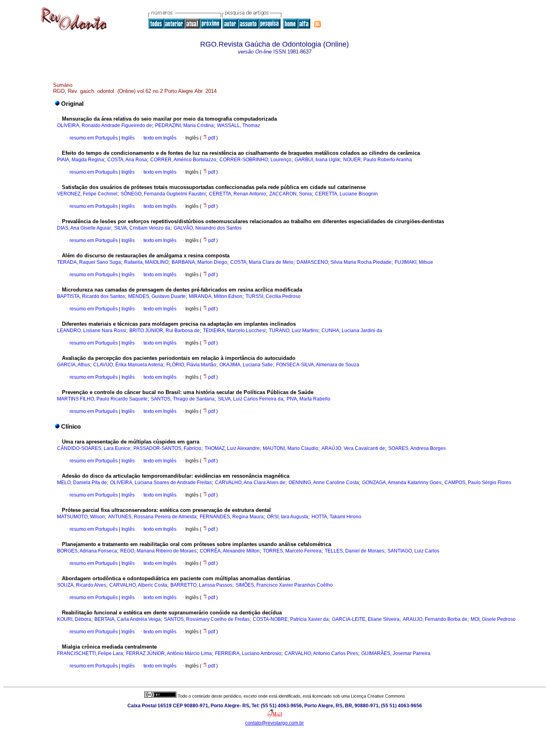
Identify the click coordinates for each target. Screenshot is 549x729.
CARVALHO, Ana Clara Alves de (250, 482)
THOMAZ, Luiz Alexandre (232, 448)
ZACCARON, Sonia (290, 194)
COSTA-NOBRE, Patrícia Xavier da (291, 619)
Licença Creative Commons (378, 696)
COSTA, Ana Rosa (127, 159)
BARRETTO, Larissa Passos (201, 585)
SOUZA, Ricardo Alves (81, 585)
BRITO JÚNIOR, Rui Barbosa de (164, 330)
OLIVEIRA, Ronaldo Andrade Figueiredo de (104, 125)
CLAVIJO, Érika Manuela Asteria (128, 365)
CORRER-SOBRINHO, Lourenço (255, 159)
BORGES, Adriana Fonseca (87, 551)
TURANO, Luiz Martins (293, 330)
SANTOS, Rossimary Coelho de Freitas (207, 619)
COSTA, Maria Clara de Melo (261, 262)
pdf (212, 138)
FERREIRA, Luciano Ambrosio (248, 653)
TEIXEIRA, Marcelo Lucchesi (234, 330)
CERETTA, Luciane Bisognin (346, 194)
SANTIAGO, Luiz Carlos (413, 551)
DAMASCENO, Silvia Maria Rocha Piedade (344, 262)
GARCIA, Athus (73, 365)
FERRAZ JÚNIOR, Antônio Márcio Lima (169, 653)
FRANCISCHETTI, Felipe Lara (90, 653)
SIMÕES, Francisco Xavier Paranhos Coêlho (284, 585)
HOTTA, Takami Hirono (336, 517)
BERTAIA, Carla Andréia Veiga (127, 619)
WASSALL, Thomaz (238, 125)
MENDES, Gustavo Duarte (157, 296)
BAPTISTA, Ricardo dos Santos (91, 296)
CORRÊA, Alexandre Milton (230, 551)
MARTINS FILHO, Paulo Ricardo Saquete (102, 399)
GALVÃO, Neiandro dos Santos (208, 228)
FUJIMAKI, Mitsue (414, 262)
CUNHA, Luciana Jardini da (352, 330)
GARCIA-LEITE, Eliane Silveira (365, 619)
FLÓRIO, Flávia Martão (191, 365)
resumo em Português (94, 138)
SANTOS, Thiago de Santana (183, 399)
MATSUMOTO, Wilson (81, 517)
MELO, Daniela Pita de (82, 482)
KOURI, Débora (74, 619)
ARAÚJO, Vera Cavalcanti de (353, 448)
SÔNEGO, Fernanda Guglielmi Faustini (163, 194)
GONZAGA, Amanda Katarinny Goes (401, 482)
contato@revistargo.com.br (274, 723)
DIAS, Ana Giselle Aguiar (84, 228)
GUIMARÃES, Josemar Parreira (395, 653)
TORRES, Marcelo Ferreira (292, 551)
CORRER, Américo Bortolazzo (183, 159)
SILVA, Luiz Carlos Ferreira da (250, 399)
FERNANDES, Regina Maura (232, 517)
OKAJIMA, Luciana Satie (246, 365)
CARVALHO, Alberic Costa (138, 585)
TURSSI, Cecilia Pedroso (273, 296)
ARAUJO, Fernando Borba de (435, 619)
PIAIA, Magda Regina (80, 159)
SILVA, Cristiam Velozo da (142, 228)
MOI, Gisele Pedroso (493, 619)
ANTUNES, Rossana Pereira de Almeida (152, 517)
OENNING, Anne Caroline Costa (324, 482)
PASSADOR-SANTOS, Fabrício (167, 448)
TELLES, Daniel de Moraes (354, 551)
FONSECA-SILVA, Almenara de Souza (317, 365)
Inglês (127, 138)
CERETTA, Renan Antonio (237, 194)
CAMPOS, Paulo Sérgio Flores (478, 482)
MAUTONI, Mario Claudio (290, 448)
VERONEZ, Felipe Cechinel (87, 194)
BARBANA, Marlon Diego (199, 262)
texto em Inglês (159, 138)
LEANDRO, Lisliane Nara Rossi (91, 330)
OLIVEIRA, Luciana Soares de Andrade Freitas (161, 482)
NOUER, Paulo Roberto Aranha (377, 159)
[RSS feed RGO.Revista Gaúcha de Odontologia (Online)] (317, 24)
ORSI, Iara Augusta (287, 517)
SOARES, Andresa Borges (417, 448)
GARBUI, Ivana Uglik (317, 159)
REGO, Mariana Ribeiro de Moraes (158, 551)
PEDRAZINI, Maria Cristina (184, 125)
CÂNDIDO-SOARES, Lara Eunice (93, 448)
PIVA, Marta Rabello (308, 399)
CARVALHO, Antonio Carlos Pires (321, 653)
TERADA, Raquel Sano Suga (89, 262)
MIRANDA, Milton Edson (215, 296)
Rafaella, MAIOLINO (146, 262)
